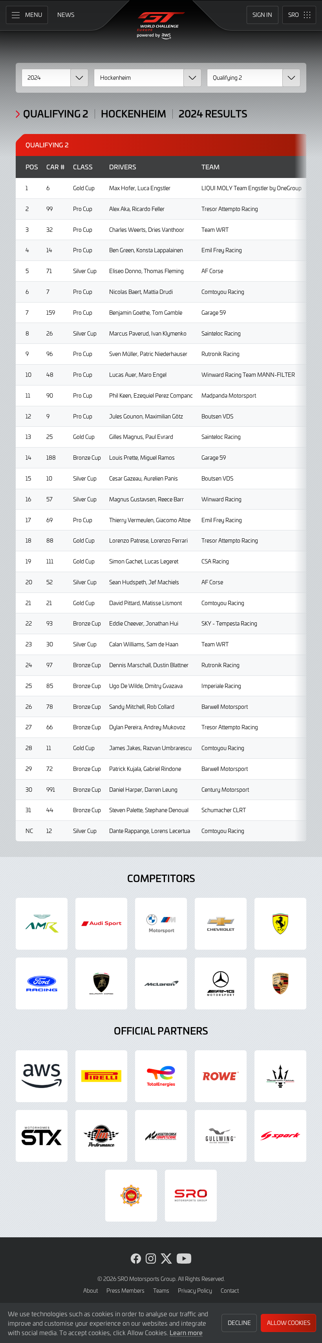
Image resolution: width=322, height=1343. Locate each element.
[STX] (42, 1136)
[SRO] (191, 1196)
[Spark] (280, 1136)
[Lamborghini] (101, 983)
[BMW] (161, 924)
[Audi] (101, 924)
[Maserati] (280, 1076)
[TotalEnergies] (161, 1076)
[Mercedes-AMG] (221, 983)
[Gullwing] (221, 1136)
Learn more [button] (186, 1332)
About (90, 1290)
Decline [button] (239, 1322)
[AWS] (42, 1076)
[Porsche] (280, 983)
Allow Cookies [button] (288, 1322)
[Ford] (42, 983)
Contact (230, 1290)
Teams (161, 1290)
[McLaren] (161, 983)
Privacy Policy (195, 1290)
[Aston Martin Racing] (42, 924)
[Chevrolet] (221, 924)
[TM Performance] (101, 1136)
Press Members (125, 1290)
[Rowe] (221, 1076)
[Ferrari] (280, 924)
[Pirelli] (101, 1076)
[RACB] (131, 1196)
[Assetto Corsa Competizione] (161, 1136)
